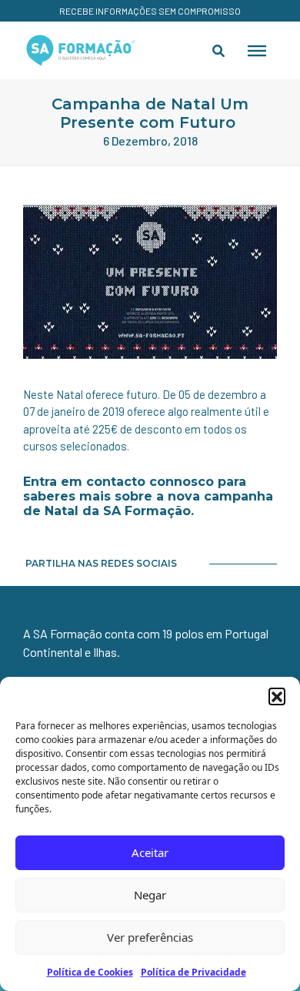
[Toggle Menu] (257, 50)
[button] (277, 696)
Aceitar (150, 852)
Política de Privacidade (193, 972)
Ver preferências (150, 937)
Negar (150, 894)
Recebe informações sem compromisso (150, 10)
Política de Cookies (90, 972)
